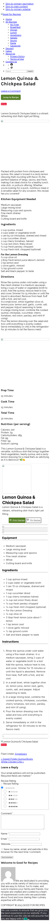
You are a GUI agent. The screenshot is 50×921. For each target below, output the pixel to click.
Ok (26, 919)
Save (4, 104)
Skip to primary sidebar (18, 9)
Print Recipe (18, 520)
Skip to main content (17, 6)
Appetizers (21, 753)
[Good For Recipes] (11, 14)
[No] (28, 919)
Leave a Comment (11, 91)
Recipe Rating (8, 780)
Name (5, 833)
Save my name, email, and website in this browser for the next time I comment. (24, 850)
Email (4, 838)
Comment (7, 813)
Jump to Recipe (11, 97)
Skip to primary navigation (19, 3)
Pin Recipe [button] (35, 520)
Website (5, 844)
